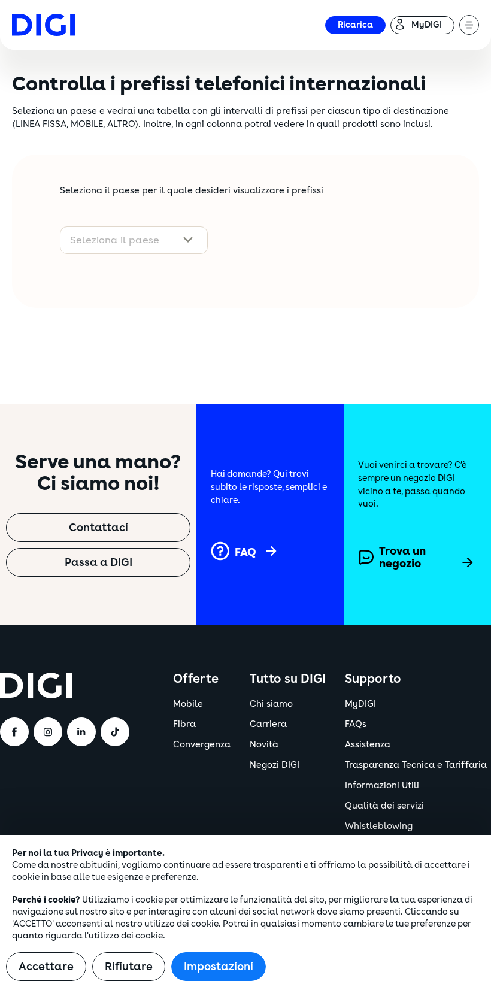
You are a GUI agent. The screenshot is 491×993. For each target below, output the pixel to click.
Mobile (188, 704)
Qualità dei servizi (384, 806)
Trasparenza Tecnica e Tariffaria (416, 765)
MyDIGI (360, 704)
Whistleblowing (379, 826)
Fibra (184, 724)
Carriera (268, 724)
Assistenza (367, 744)
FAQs (355, 724)
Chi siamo (271, 704)
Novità (264, 744)
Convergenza (202, 744)
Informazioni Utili (382, 785)
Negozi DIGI (274, 765)
